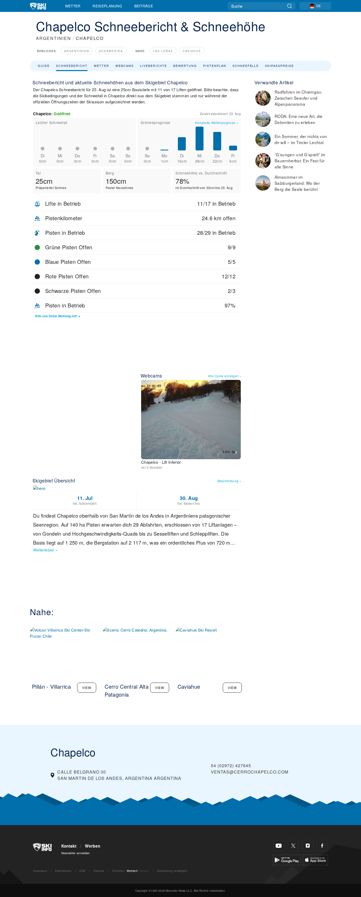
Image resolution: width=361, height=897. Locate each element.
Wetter (73, 5)
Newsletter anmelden (75, 853)
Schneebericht (71, 65)
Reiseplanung (107, 5)
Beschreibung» (229, 481)
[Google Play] (287, 859)
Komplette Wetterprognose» (216, 122)
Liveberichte (153, 65)
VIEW (86, 687)
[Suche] (289, 6)
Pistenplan (214, 65)
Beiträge (143, 5)
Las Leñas (163, 51)
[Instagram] (307, 845)
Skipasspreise (279, 65)
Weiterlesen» (45, 550)
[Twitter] (293, 845)
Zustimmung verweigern (172, 871)
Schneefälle (246, 65)
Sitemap (99, 871)
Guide (44, 65)
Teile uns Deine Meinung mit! (56, 316)
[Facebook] (322, 845)
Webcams (124, 65)
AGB (82, 871)
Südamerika (111, 51)
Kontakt (69, 846)
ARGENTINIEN (53, 38)
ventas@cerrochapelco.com (249, 772)
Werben (92, 846)
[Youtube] (278, 845)
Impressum (40, 871)
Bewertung (185, 65)
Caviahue (192, 51)
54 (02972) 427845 (231, 765)
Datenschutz (63, 871)
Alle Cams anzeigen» (224, 376)
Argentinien (76, 51)
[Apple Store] (315, 859)
